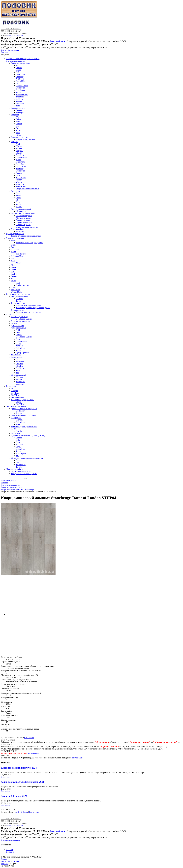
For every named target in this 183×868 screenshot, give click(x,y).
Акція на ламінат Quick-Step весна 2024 (22, 782)
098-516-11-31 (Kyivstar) (11, 31)
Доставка (10, 852)
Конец (31, 812)
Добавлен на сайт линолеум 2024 (19, 767)
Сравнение (29, 738)
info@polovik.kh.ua (15, 36)
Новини (9, 850)
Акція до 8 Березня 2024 (14, 796)
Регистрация (13, 50)
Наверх (4, 859)
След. (25, 812)
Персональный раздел (10, 840)
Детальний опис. (58, 41)
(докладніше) (77, 758)
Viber (24, 33)
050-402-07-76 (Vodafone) (11, 29)
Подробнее (5, 777)
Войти (3, 50)
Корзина (4, 52)
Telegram (17, 33)
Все (37, 812)
